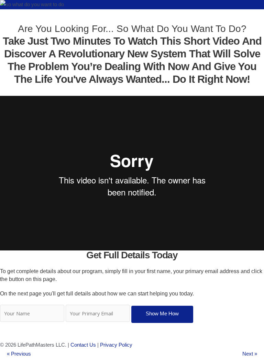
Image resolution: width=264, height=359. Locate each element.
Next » (249, 354)
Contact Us (83, 345)
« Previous (19, 354)
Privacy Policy (116, 345)
